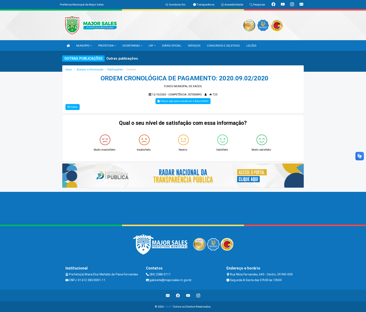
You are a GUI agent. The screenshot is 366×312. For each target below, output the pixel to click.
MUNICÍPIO (83, 45)
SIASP (168, 306)
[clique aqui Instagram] (198, 295)
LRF (151, 45)
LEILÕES (251, 45)
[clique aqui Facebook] (178, 295)
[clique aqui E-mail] (168, 295)
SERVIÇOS (194, 45)
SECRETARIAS (131, 45)
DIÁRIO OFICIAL (171, 45)
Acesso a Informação (90, 69)
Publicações (115, 69)
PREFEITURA (106, 45)
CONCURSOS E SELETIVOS (223, 45)
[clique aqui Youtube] (188, 295)
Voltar (74, 107)
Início (68, 69)
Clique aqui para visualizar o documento (184, 101)
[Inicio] (68, 45)
